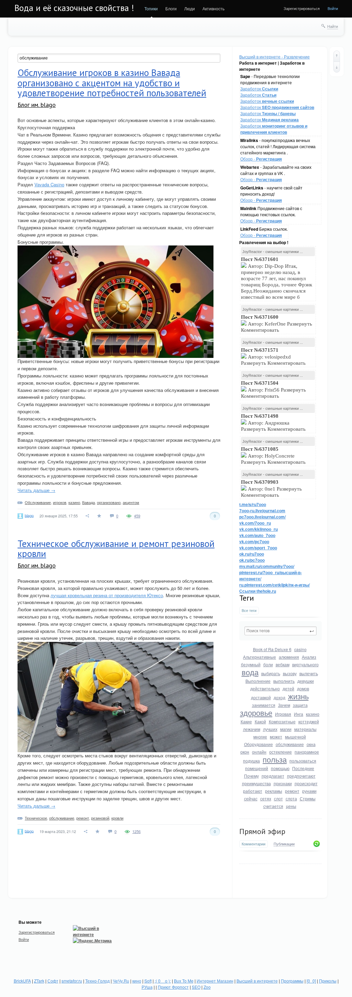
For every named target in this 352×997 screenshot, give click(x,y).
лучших (270, 729)
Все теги (249, 610)
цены (291, 806)
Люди (189, 8)
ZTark (39, 981)
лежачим (251, 729)
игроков (59, 502)
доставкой (261, 697)
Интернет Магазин (215, 981)
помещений (256, 768)
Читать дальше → (36, 490)
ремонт (292, 791)
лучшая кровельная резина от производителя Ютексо (107, 595)
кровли (117, 818)
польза (275, 759)
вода (250, 672)
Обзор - (261, 159)
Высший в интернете (257, 981)
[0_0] (311, 981)
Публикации (284, 844)
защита (300, 705)
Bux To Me (184, 981)
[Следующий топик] (336, 67)
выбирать (270, 673)
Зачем (284, 705)
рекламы (273, 791)
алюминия (289, 657)
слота (291, 798)
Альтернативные (259, 657)
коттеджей (308, 721)
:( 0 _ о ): (163, 981)
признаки (283, 783)
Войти (333, 8)
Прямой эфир (262, 831)
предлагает (273, 776)
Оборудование (258, 744)
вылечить (308, 673)
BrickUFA (22, 981)
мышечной (295, 736)
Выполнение (258, 681)
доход (279, 697)
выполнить (284, 681)
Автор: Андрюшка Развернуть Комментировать (274, 422)
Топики (151, 8)
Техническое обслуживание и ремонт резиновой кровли (116, 549)
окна (311, 744)
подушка (251, 761)
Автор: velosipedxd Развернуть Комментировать (274, 356)
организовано (109, 502)
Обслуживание (38, 502)
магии (286, 729)
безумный (251, 664)
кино (136, 981)
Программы (292, 981)
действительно (265, 688)
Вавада (88, 502)
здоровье (256, 712)
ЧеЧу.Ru (121, 981)
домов (303, 688)
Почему (251, 776)
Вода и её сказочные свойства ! (74, 7)
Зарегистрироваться (302, 8)
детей (288, 688)
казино (312, 714)
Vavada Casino (49, 184)
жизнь (298, 696)
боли (268, 664)
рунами (309, 791)
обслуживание (290, 744)
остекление (280, 752)
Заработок (259, 88)
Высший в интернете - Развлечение (274, 56)
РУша (147, 987)
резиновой (100, 818)
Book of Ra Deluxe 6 (272, 649)
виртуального (305, 664)
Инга (298, 714)
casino (300, 649)
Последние (303, 768)
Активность (213, 8)
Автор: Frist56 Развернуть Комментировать (273, 389)
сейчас (250, 798)
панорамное (307, 752)
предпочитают (301, 776)
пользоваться (302, 761)
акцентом (131, 502)
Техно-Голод (97, 981)
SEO (196, 987)
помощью (280, 768)
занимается (263, 705)
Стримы (308, 798)
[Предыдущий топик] (336, 56)
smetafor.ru (72, 981)
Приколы (328, 981)
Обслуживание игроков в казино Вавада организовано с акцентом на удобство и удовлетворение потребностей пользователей (112, 83)
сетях (265, 798)
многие (260, 736)
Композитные (282, 721)
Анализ (309, 657)
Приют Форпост (173, 987)
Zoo (207, 987)
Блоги (171, 8)
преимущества (256, 783)
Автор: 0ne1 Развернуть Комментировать (271, 488)
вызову (290, 673)
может (276, 736)
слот (278, 798)
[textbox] (280, 630)
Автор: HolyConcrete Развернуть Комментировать (274, 455)
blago (29, 515)
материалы (305, 729)
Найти (332, 26)
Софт (52, 981)
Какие (246, 721)
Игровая (283, 714)
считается (273, 806)
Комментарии (253, 844)
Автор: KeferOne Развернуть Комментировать (276, 323)
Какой (260, 721)
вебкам (282, 664)
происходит (306, 783)
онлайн (259, 752)
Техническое (36, 818)
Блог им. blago (37, 105)
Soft (148, 981)
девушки (305, 681)
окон (244, 752)
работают (252, 791)
